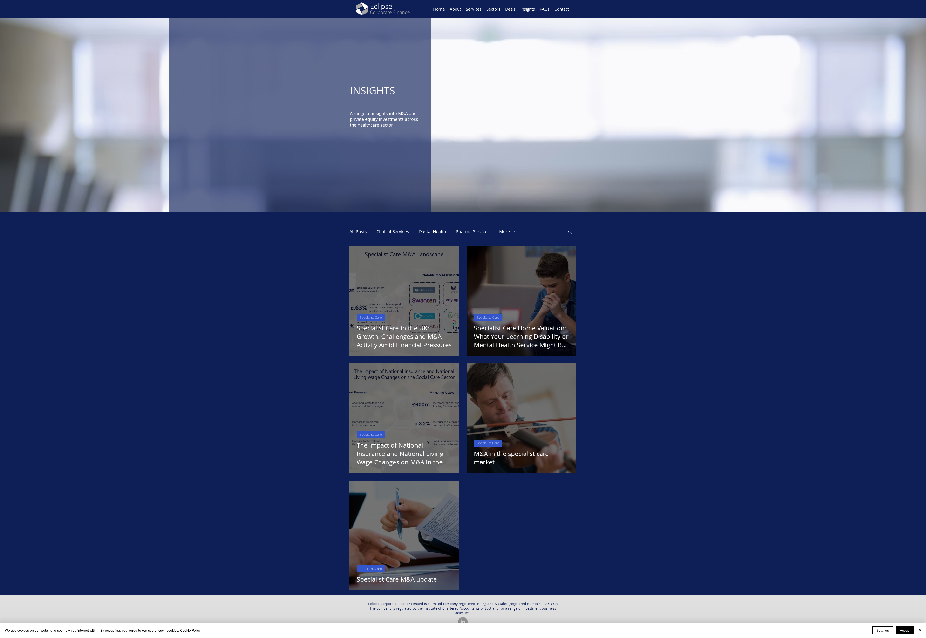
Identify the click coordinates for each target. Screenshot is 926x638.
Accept (905, 630)
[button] (570, 232)
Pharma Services (473, 231)
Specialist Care (371, 317)
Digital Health (432, 231)
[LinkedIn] (463, 621)
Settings (883, 630)
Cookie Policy (190, 630)
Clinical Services (392, 231)
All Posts (358, 231)
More (504, 231)
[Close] (920, 630)
